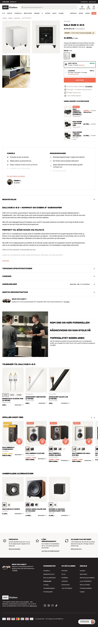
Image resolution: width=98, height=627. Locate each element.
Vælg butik (81, 65)
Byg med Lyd (92, 1)
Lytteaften (65, 581)
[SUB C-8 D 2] (46, 37)
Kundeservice (84, 1)
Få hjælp (66, 302)
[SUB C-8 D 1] (16, 37)
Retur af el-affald (85, 584)
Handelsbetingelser (49, 588)
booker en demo (54, 325)
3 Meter (5, 395)
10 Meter (19, 395)
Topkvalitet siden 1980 (67, 348)
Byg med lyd (83, 574)
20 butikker (88, 86)
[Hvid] (67, 55)
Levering (45, 584)
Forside (4, 18)
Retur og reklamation (49, 577)
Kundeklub (65, 577)
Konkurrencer (66, 584)
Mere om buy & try (76, 549)
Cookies (82, 592)
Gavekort (82, 570)
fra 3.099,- (89, 33)
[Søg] (22, 7)
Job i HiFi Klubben (67, 588)
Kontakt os (46, 570)
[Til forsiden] (9, 7)
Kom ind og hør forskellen (70, 320)
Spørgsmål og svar (48, 574)
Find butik (64, 570)
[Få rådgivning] (92, 621)
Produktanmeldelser (86, 588)
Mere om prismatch (14, 549)
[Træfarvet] (28, 449)
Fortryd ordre (47, 581)
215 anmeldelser (80, 28)
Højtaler (10, 18)
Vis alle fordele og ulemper (16, 176)
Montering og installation (87, 577)
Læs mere (89, 47)
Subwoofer (17, 18)
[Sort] (73, 55)
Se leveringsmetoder (73, 74)
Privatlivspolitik (47, 592)
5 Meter (12, 395)
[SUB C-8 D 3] (16, 71)
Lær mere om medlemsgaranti (50, 551)
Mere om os (33, 606)
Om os (63, 574)
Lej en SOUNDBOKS (85, 581)
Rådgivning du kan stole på (70, 340)
